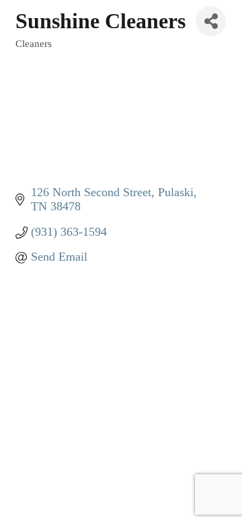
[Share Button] (211, 21)
